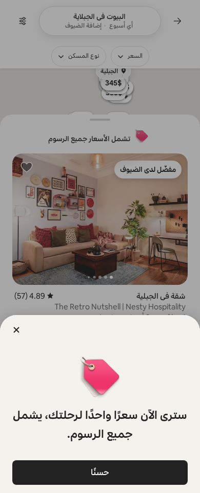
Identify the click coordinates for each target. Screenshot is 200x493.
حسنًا (100, 472)
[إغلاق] (16, 330)
